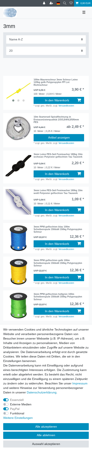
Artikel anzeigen (59, 137)
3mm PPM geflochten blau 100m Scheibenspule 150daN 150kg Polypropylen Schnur (58, 229)
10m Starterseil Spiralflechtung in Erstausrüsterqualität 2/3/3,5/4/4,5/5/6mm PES (56, 119)
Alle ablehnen (46, 435)
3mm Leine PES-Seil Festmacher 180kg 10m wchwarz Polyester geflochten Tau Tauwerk (58, 155)
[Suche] (64, 3)
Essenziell (17, 400)
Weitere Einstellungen (18, 418)
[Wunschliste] (71, 3)
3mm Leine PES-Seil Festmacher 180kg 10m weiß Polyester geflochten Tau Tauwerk (58, 191)
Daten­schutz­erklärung (41, 392)
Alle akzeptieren (46, 426)
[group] (18, 91)
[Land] (58, 3)
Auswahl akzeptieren (46, 444)
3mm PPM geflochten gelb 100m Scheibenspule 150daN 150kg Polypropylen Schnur (58, 263)
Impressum (80, 383)
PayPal (14, 409)
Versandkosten (66, 105)
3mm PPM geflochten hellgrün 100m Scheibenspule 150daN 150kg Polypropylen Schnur (58, 297)
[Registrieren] (51, 3)
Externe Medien (20, 404)
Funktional (17, 413)
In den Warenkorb (57, 100)
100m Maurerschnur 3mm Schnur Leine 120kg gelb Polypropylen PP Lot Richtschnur (56, 82)
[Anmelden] (44, 3)
